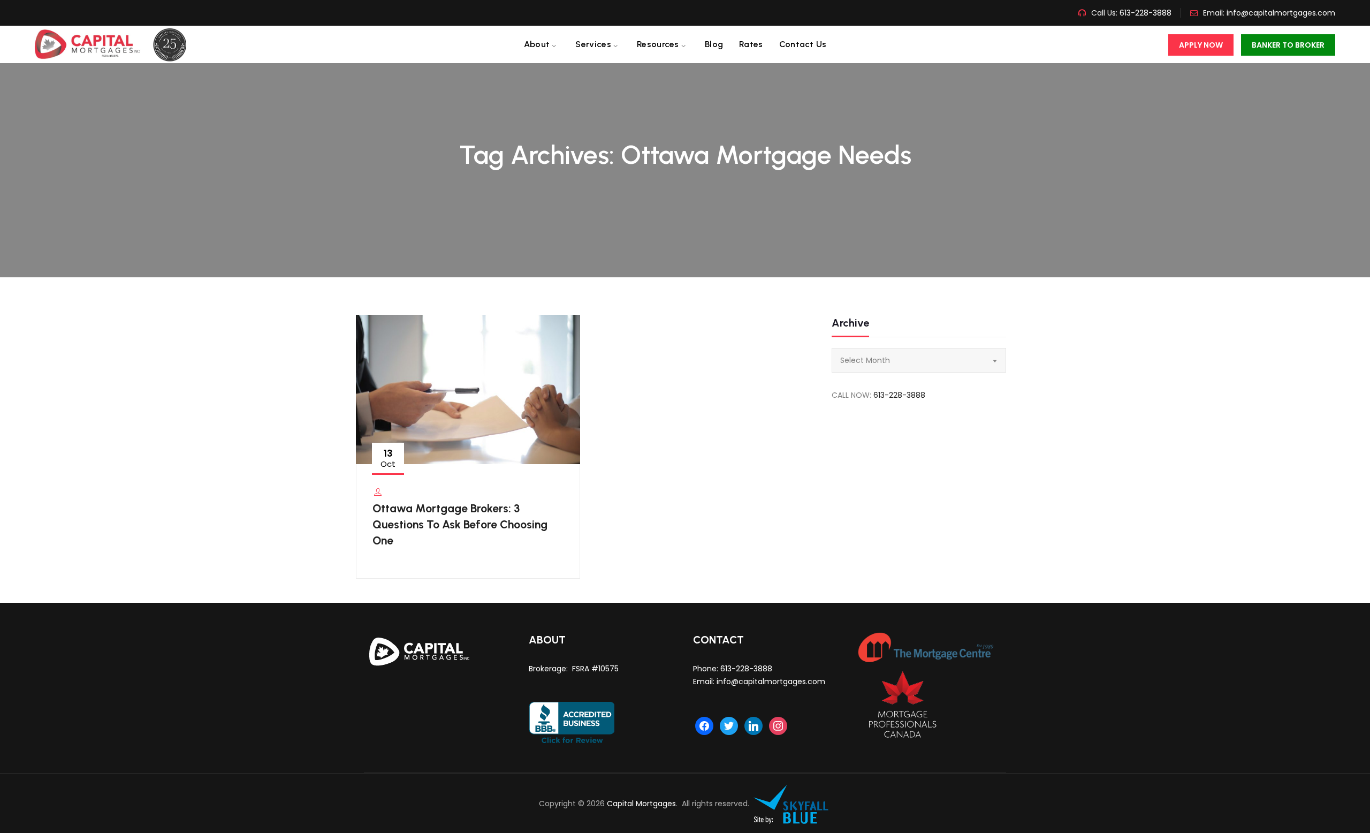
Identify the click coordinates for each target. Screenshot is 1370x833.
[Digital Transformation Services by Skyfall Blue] (791, 803)
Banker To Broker (1288, 45)
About (537, 44)
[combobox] (919, 360)
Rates (751, 44)
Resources (658, 44)
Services (593, 44)
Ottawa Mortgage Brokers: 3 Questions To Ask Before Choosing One (459, 524)
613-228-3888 (1144, 12)
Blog (714, 44)
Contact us (803, 44)
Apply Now (1201, 45)
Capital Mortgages (641, 803)
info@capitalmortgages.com (1281, 12)
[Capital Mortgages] (114, 44)
